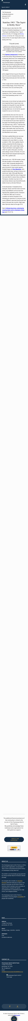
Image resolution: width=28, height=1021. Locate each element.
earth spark (17, 1015)
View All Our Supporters (15, 839)
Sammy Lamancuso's (11, 54)
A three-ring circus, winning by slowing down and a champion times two (13, 210)
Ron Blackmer (17, 169)
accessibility (20, 896)
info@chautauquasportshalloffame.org (12, 971)
